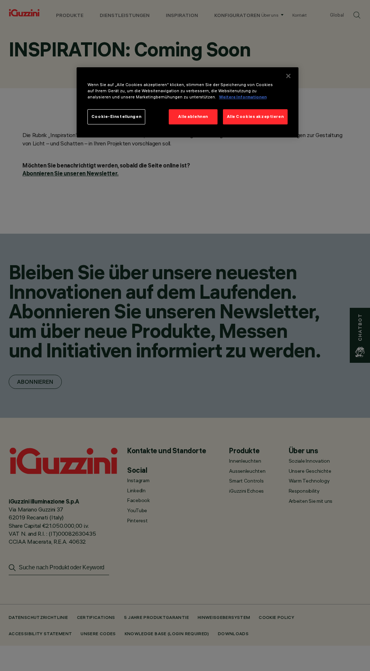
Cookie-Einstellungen (116, 116)
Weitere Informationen (243, 96)
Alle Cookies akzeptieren (255, 116)
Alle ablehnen (193, 116)
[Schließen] (288, 76)
